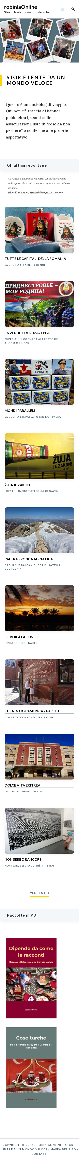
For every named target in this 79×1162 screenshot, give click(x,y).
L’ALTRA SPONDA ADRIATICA (29, 559)
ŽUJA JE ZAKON (17, 485)
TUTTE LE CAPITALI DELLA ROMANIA (35, 259)
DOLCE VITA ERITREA (22, 785)
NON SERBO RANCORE (23, 859)
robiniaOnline (20, 7)
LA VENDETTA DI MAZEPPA (27, 333)
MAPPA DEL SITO (63, 1149)
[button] (73, 9)
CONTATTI (39, 1153)
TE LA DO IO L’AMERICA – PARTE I (32, 711)
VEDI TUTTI (39, 892)
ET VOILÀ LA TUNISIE (22, 637)
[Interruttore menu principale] (62, 9)
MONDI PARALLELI (20, 411)
